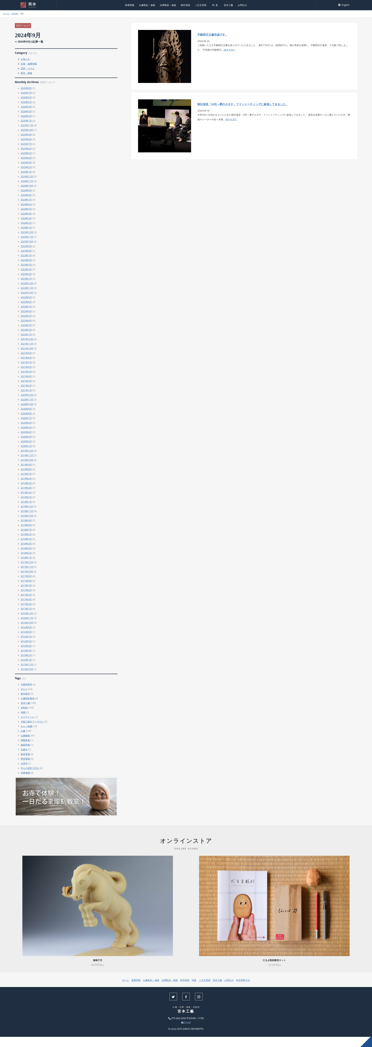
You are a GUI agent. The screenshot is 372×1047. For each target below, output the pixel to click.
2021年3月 (26, 381)
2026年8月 (26, 88)
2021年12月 (27, 339)
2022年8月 (26, 302)
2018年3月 (26, 548)
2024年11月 (27, 181)
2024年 (14, 13)
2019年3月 (26, 492)
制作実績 (185, 5)
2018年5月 (26, 539)
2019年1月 (26, 501)
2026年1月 (26, 120)
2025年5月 (26, 153)
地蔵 (23, 712)
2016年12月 (27, 613)
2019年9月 (26, 464)
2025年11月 (27, 125)
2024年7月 (26, 199)
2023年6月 (26, 260)
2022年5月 (26, 316)
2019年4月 (26, 488)
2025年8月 (26, 139)
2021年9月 (26, 353)
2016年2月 (26, 655)
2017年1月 (26, 608)
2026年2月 (26, 116)
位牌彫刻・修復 (168, 5)
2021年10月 (27, 348)
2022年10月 (27, 292)
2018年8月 (26, 525)
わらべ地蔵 (26, 726)
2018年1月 (26, 557)
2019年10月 (27, 460)
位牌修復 (25, 772)
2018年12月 (27, 506)
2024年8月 (26, 195)
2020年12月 (27, 395)
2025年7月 (26, 144)
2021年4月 (26, 376)
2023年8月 (26, 250)
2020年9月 (26, 408)
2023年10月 (27, 241)
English (345, 5)
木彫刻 (24, 707)
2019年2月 (26, 497)
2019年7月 (26, 474)
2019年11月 (27, 455)
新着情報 (129, 5)
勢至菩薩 (25, 758)
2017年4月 (26, 599)
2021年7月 (26, 362)
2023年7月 (26, 255)
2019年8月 (26, 469)
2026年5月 (26, 102)
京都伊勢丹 (26, 684)
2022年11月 (27, 288)
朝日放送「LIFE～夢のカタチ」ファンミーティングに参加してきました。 (243, 104)
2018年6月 (26, 534)
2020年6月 (26, 422)
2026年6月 (26, 97)
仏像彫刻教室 (28, 698)
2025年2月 (26, 167)
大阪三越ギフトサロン (32, 721)
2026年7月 (26, 92)
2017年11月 (27, 567)
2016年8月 (26, 632)
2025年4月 (26, 157)
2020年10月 (27, 404)
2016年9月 (26, 627)
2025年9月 (26, 134)
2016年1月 (26, 659)
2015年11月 (27, 664)
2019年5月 (26, 483)
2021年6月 (26, 367)
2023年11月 (27, 237)
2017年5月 (26, 594)
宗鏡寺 (24, 749)
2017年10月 (27, 571)
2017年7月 (26, 585)
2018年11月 (27, 511)
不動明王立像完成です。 (212, 34)
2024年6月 (26, 204)
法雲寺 (24, 763)
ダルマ (24, 689)
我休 (32, 5)
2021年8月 (26, 357)
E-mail (187, 1022)
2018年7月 (26, 529)
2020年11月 (27, 399)
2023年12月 (27, 232)
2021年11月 (27, 343)
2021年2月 (26, 385)
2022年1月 (26, 334)
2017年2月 (26, 604)
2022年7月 (26, 306)
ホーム (6, 13)
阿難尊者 (25, 740)
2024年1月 (26, 227)
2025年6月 (26, 148)
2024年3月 (26, 218)
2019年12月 (27, 450)
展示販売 (25, 693)
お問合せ (242, 5)
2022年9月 (26, 297)
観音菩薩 (25, 754)
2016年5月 (26, 641)
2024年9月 (26, 190)
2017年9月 (26, 576)
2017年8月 (26, 580)
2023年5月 (26, 264)
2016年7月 (26, 636)
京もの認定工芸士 (30, 768)
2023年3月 (26, 269)
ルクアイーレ (28, 717)
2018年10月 (27, 515)
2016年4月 (26, 646)
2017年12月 (27, 562)
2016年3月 (26, 650)
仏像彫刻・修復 (147, 5)
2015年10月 (27, 669)
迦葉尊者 (25, 744)
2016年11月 (27, 618)
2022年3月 (26, 325)
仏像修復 (25, 735)
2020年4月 (26, 432)
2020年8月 (26, 413)
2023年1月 (26, 278)
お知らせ (25, 59)
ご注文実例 (200, 5)
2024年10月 (27, 185)
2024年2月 (26, 223)
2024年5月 (26, 209)
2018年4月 (26, 543)
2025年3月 (26, 162)
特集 (215, 5)
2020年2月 (26, 441)
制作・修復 (26, 73)
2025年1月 (26, 171)
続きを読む (229, 49)
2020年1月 (26, 446)
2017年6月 (26, 590)
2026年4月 (26, 106)
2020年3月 (26, 436)
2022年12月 (27, 283)
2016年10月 (27, 622)
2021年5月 (26, 371)
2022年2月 (26, 329)
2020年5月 (26, 427)
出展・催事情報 (29, 63)
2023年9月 (26, 246)
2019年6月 (26, 478)
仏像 (23, 731)
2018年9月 (26, 520)
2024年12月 (27, 176)
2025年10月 (27, 130)
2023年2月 (26, 274)
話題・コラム (28, 68)
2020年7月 (26, 418)
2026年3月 (26, 111)
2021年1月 (26, 390)
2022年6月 (26, 311)
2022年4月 (26, 320)
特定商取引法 (243, 980)
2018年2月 (26, 553)
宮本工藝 (228, 5)
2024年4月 (26, 213)
